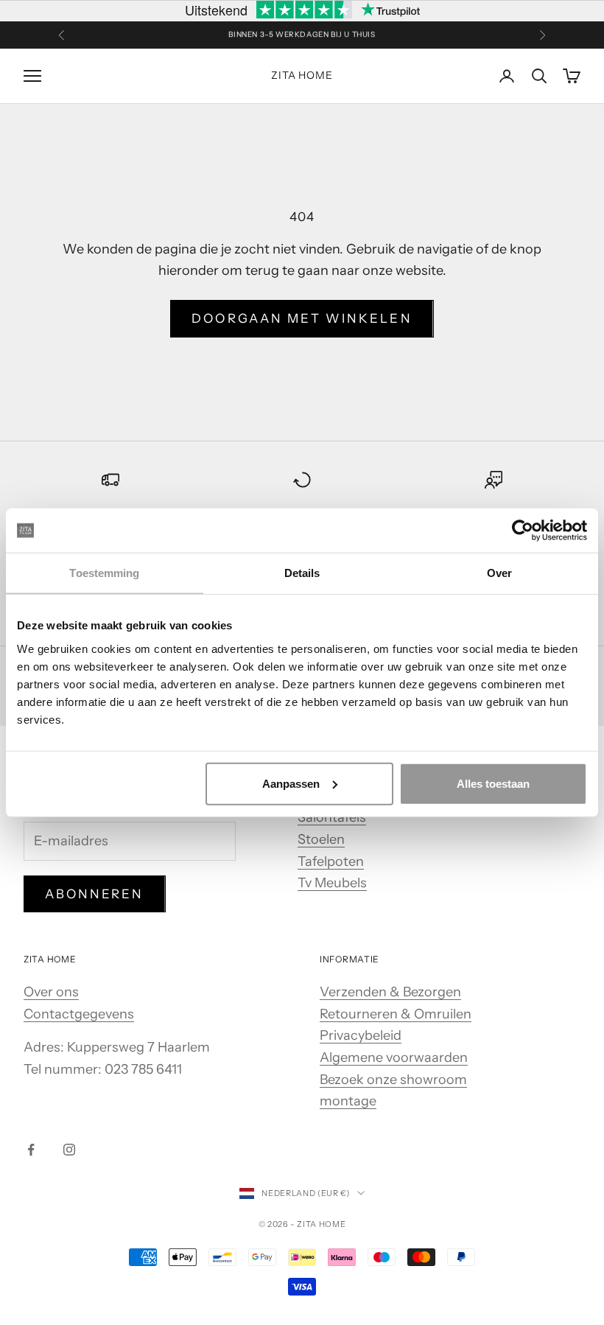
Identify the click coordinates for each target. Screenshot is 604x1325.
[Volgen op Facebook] (31, 1149)
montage (348, 1101)
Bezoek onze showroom (393, 1079)
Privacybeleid (360, 1035)
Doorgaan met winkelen (302, 318)
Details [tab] (302, 573)
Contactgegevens (79, 1014)
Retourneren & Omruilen (395, 1014)
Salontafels (332, 817)
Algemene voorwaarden (394, 1057)
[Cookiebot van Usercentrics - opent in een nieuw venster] (522, 531)
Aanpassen (291, 783)
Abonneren (94, 894)
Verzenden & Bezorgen (390, 992)
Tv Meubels (332, 883)
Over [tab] (499, 573)
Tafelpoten (331, 861)
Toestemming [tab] (104, 573)
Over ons (51, 992)
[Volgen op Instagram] (69, 1149)
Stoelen (321, 839)
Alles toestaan (493, 783)
